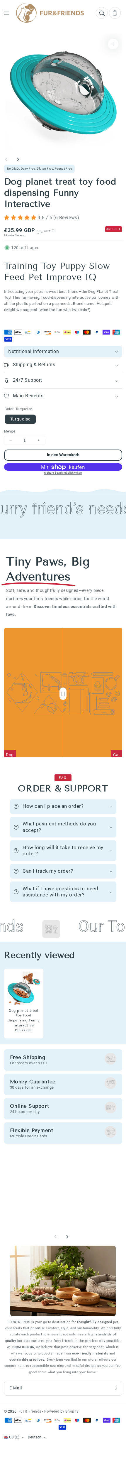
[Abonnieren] (116, 1388)
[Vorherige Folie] (6, 159)
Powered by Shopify (61, 1411)
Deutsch (35, 1437)
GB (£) (14, 1437)
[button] (7, 13)
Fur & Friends (30, 1411)
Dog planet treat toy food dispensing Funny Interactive (24, 1017)
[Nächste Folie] (18, 159)
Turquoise (20, 419)
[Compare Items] (63, 694)
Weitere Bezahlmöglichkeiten (63, 472)
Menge (9, 431)
